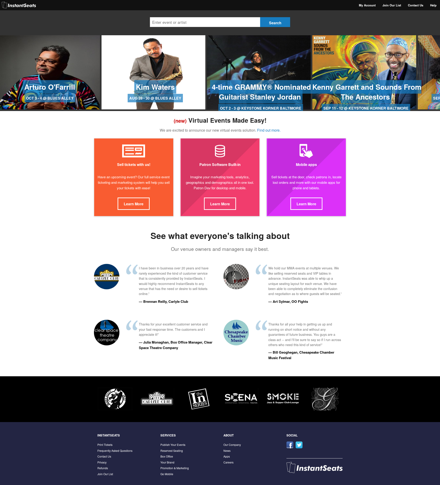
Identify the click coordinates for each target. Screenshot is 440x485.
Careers (228, 462)
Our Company (232, 445)
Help (433, 5)
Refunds (102, 468)
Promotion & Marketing (174, 468)
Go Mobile (166, 474)
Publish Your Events (172, 445)
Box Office (166, 456)
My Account (367, 5)
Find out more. (268, 130)
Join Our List (391, 5)
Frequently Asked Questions (114, 450)
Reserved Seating (171, 450)
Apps (226, 456)
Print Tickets (105, 445)
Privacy (102, 462)
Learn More (133, 203)
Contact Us (415, 5)
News (227, 450)
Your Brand (167, 462)
